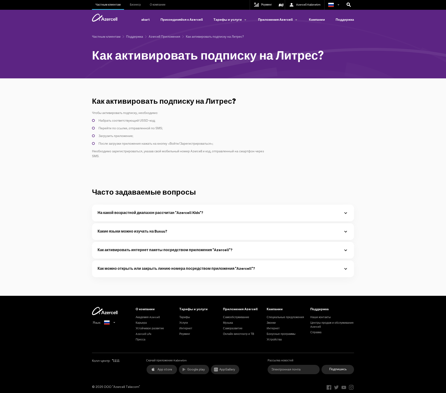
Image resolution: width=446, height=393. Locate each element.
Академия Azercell (148, 317)
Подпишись (338, 369)
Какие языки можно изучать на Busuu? (132, 231)
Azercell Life (143, 334)
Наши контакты (320, 317)
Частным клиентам (108, 5)
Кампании (317, 20)
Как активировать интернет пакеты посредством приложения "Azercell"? (165, 250)
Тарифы (184, 317)
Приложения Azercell (240, 309)
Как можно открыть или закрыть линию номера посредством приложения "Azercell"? (176, 268)
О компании (157, 5)
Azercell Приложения (164, 37)
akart (145, 20)
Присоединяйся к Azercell (182, 20)
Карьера (141, 323)
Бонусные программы (281, 334)
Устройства (274, 339)
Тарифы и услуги (193, 309)
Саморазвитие (233, 328)
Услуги (183, 323)
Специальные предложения (285, 317)
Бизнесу (135, 5)
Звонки (271, 323)
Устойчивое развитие (150, 328)
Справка (315, 332)
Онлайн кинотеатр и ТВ (238, 334)
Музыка (228, 323)
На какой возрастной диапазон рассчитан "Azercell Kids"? (150, 212)
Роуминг (184, 334)
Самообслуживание (236, 317)
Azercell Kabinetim (308, 5)
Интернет (185, 328)
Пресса (140, 339)
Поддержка (345, 20)
